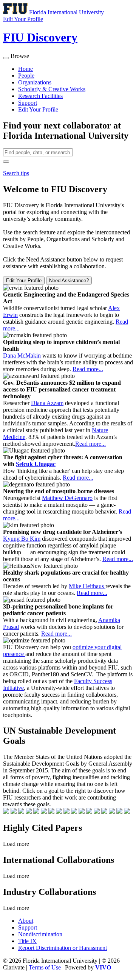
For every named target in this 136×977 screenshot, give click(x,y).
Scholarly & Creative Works (51, 89)
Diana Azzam (47, 403)
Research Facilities (40, 96)
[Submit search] (6, 162)
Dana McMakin (22, 355)
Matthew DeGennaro (67, 498)
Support (27, 102)
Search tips (16, 173)
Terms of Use (45, 967)
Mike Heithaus (87, 586)
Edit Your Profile (38, 109)
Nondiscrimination (40, 934)
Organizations (34, 82)
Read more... (88, 369)
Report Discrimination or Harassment (62, 948)
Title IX (27, 941)
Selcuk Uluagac (36, 464)
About (25, 920)
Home (25, 69)
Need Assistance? (69, 280)
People (26, 75)
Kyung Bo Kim (21, 538)
